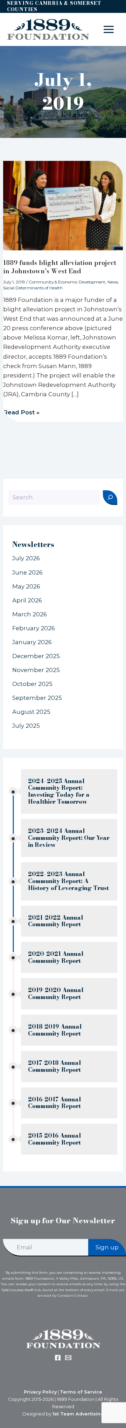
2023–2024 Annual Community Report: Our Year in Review (69, 838)
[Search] (110, 497)
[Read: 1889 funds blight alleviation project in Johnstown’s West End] (63, 205)
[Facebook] (58, 1358)
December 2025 (36, 656)
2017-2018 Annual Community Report (54, 1066)
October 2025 (32, 683)
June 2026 (27, 572)
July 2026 (26, 558)
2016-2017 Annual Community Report (54, 1103)
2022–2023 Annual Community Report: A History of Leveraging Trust (68, 881)
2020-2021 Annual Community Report (56, 957)
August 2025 (31, 711)
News (112, 282)
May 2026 (26, 586)
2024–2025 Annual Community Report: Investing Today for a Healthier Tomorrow (59, 791)
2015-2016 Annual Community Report (54, 1139)
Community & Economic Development (67, 282)
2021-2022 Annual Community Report (55, 921)
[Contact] (68, 1358)
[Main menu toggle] (108, 29)
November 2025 (36, 669)
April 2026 (27, 600)
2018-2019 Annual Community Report (55, 1030)
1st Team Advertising (78, 1414)
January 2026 (32, 642)
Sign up (107, 1247)
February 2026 (33, 628)
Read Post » (21, 412)
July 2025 (26, 725)
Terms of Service (81, 1392)
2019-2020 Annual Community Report (56, 993)
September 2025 (37, 697)
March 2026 (29, 614)
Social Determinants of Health (33, 288)
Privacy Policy (40, 1392)
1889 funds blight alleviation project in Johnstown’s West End (59, 267)
